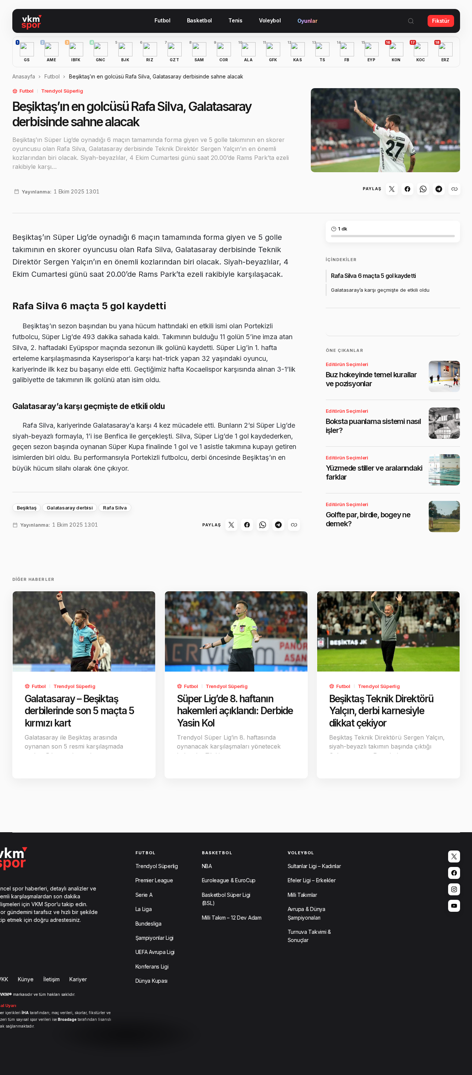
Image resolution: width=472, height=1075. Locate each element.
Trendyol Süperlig (62, 91)
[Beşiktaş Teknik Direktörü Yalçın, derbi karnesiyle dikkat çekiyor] (388, 631)
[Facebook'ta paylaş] (407, 189)
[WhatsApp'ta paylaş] (423, 189)
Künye (26, 979)
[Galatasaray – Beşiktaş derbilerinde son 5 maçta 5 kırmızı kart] (84, 631)
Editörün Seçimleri (347, 364)
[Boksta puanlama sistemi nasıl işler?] (444, 423)
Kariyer (78, 979)
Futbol (52, 76)
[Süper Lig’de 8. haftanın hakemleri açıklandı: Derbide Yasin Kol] (236, 631)
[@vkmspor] (454, 856)
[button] (411, 21)
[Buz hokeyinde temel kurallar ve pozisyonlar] (444, 376)
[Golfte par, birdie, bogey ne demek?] (444, 516)
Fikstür (440, 21)
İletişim (51, 979)
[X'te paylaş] (392, 189)
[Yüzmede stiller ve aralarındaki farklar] (444, 470)
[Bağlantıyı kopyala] (454, 189)
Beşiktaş (27, 508)
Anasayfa (23, 76)
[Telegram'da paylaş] (439, 189)
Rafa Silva (114, 508)
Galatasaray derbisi (70, 508)
